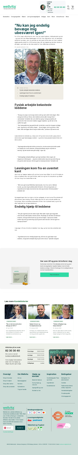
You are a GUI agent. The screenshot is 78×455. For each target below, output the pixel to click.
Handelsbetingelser (66, 390)
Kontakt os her (36, 390)
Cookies (63, 383)
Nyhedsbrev (21, 386)
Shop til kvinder (7, 378)
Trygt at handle (22, 389)
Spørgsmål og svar (37, 387)
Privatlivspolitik (65, 393)
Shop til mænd (7, 381)
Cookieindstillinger (8, 432)
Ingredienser (50, 383)
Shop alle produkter (9, 386)
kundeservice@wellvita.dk (12, 356)
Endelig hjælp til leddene (27, 96)
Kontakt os (20, 428)
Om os (19, 378)
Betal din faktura (37, 380)
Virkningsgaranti (66, 396)
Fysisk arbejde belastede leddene (30, 90)
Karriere (20, 383)
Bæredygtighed (22, 381)
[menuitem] (67, 16)
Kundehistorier (21, 301)
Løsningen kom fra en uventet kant (30, 93)
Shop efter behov (8, 383)
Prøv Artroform (54, 274)
